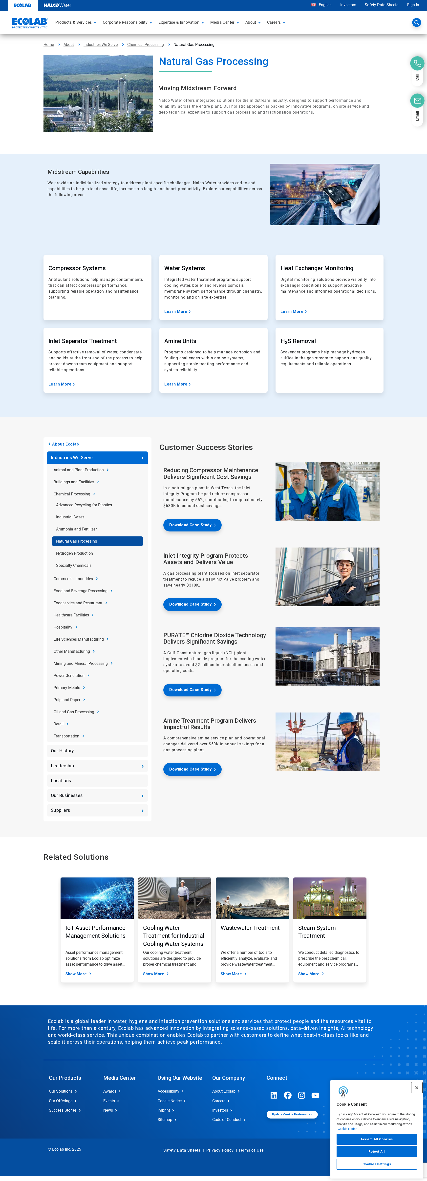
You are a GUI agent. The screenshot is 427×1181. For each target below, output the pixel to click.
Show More (76, 974)
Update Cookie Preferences (292, 1114)
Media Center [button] (222, 22)
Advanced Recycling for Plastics (84, 505)
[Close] (416, 1087)
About (69, 44)
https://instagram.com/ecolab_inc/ (302, 1095)
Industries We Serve (101, 44)
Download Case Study (190, 525)
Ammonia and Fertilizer (76, 529)
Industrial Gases (70, 517)
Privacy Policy (220, 1150)
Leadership (62, 765)
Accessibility (168, 1091)
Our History (62, 750)
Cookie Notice (347, 1129)
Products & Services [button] (73, 22)
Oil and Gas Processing (74, 712)
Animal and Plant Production (79, 470)
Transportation (66, 736)
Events (109, 1101)
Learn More (176, 311)
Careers (218, 1101)
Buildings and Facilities (74, 482)
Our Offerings (60, 1101)
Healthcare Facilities (71, 615)
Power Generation (69, 675)
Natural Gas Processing (76, 541)
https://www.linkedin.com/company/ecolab (274, 1095)
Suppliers (60, 810)
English (325, 4)
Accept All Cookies (377, 1139)
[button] (96, 22)
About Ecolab (65, 444)
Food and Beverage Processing (80, 591)
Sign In (413, 4)
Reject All (376, 1151)
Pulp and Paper (67, 699)
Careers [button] (274, 22)
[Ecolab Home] (29, 24)
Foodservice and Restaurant (78, 603)
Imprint (164, 1110)
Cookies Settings (377, 1164)
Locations (61, 780)
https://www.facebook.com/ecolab (288, 1095)
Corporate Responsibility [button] (125, 22)
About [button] (250, 22)
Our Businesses (67, 795)
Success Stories (63, 1110)
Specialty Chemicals (73, 565)
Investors (348, 4)
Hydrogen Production (74, 553)
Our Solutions (61, 1091)
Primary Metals (67, 687)
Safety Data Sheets (381, 4)
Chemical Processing (145, 44)
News (108, 1110)
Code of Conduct (226, 1119)
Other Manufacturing (72, 651)
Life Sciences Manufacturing (79, 639)
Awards (109, 1091)
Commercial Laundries (73, 578)
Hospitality (63, 627)
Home (48, 44)
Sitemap (165, 1119)
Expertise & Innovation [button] (178, 22)
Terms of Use (251, 1150)
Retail (59, 724)
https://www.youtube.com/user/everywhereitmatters (315, 1095)
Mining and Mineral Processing (81, 663)
